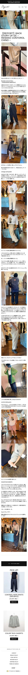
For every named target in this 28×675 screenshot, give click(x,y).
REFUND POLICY (14, 659)
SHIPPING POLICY (14, 661)
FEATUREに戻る (15, 563)
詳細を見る (14, 602)
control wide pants (6, 402)
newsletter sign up (13, 649)
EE (14, 268)
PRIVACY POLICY (14, 655)
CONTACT (14, 653)
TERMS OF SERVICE (14, 664)
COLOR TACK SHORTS (6, 482)
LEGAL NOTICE (14, 657)
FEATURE (15, 19)
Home (11, 19)
